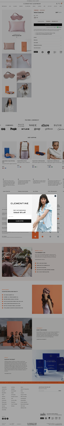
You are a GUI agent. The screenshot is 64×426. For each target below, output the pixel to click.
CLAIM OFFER (19, 221)
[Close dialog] (55, 196)
